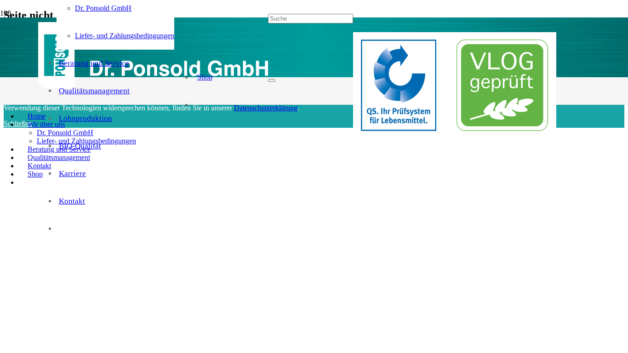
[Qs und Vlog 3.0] (454, 135)
